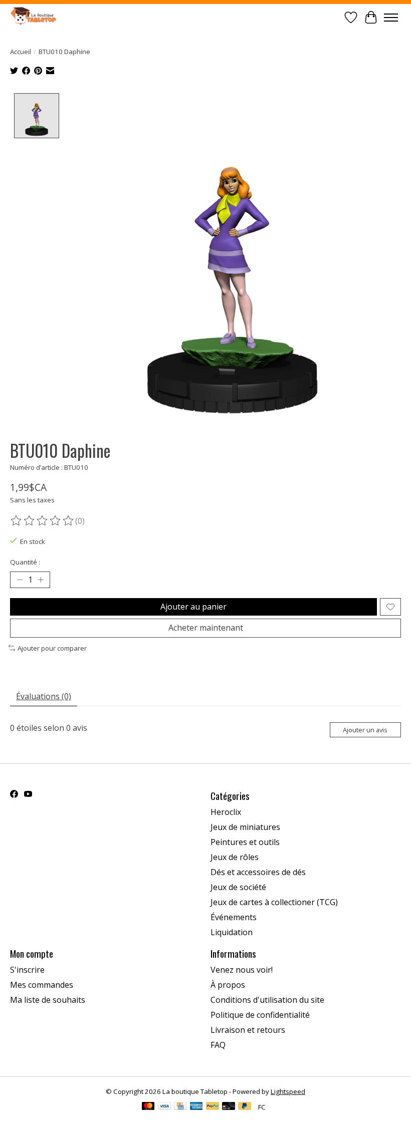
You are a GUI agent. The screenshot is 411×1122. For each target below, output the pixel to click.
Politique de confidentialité (260, 1014)
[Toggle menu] (391, 18)
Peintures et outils (245, 842)
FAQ (218, 1044)
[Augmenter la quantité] (40, 580)
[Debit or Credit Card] (228, 1107)
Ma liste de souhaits (47, 999)
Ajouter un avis (365, 729)
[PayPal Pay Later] (244, 1107)
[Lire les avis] (42, 521)
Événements (234, 917)
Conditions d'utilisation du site (267, 999)
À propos (228, 984)
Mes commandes (41, 984)
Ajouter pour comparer (52, 648)
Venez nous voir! (242, 969)
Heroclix (226, 811)
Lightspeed (288, 1091)
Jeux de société (238, 887)
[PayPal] (212, 1107)
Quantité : (25, 562)
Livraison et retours (248, 1029)
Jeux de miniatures (245, 826)
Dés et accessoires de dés (258, 872)
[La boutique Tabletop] (35, 17)
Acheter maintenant (205, 627)
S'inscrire (27, 969)
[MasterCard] (148, 1107)
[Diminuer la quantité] (19, 580)
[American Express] (196, 1107)
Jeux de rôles (235, 857)
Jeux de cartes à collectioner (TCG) (274, 902)
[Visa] (164, 1107)
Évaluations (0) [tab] (43, 696)
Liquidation (232, 932)
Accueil (20, 51)
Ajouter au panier (193, 606)
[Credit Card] (180, 1107)
